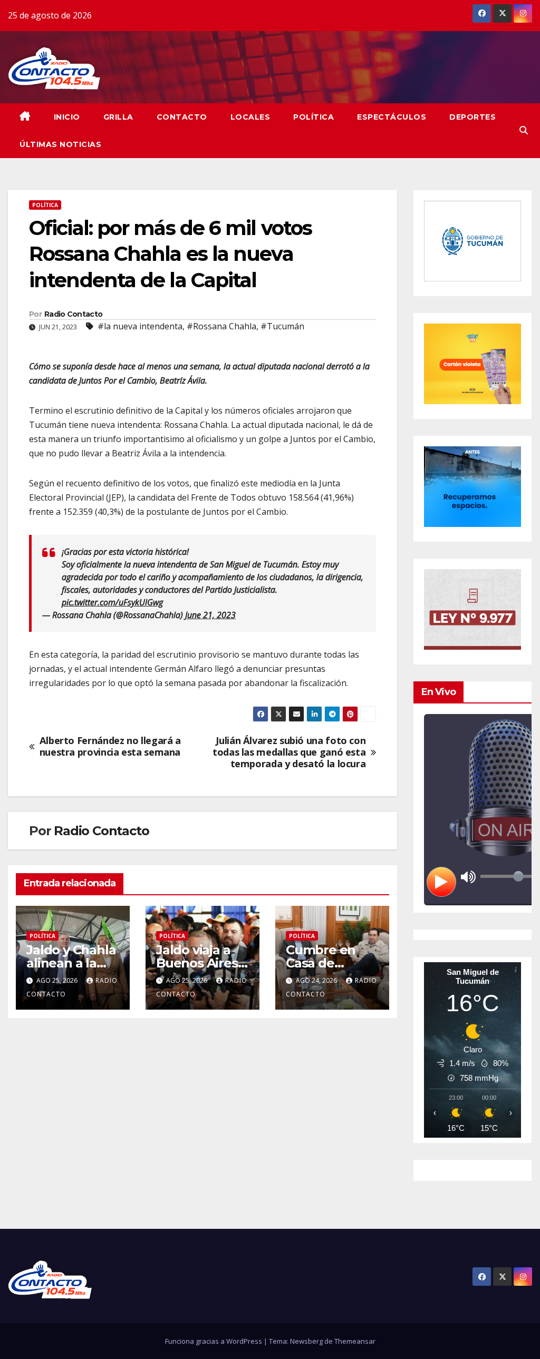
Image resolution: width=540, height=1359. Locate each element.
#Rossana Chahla (221, 326)
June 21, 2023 (210, 615)
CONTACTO (182, 117)
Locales (250, 117)
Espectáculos (391, 117)
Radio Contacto (73, 314)
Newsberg (306, 1341)
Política (313, 117)
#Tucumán (282, 326)
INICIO (67, 117)
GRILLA (118, 117)
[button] (523, 130)
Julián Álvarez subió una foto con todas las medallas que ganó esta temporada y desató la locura (289, 752)
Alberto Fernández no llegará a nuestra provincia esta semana (110, 746)
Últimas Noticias (60, 144)
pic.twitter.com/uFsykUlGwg (112, 602)
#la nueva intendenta (140, 326)
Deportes (472, 117)
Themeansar (354, 1341)
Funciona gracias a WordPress (214, 1341)
